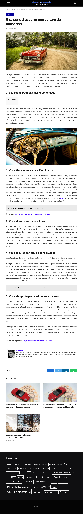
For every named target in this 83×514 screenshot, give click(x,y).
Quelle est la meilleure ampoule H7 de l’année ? (32, 214)
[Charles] (11, 358)
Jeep (49, 473)
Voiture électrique (19, 491)
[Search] (75, 3)
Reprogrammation (24, 487)
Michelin (39, 477)
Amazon (44, 464)
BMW (9, 469)
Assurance (10, 14)
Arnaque (52, 464)
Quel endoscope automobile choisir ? (38, 341)
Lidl (8, 477)
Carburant (22, 469)
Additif (10, 464)
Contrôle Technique (62, 469)
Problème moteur (42, 482)
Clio (53, 468)
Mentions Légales (44, 507)
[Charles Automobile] (41, 3)
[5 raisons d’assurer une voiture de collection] (41, 69)
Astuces (59, 464)
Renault (12, 486)
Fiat (29, 473)
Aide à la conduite (23, 464)
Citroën (45, 468)
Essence (23, 473)
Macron (13, 477)
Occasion (58, 477)
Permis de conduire (14, 482)
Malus (20, 477)
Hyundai (35, 473)
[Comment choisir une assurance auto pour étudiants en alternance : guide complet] (60, 392)
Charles (19, 350)
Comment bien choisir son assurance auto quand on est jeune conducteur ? (22, 406)
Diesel (71, 469)
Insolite (43, 473)
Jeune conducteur (61, 472)
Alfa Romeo (37, 464)
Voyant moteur (51, 492)
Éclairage (64, 492)
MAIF (62, 198)
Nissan (48, 477)
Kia (73, 473)
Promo (54, 482)
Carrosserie (33, 468)
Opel (65, 477)
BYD (14, 469)
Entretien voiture (13, 473)
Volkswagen (38, 492)
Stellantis (35, 487)
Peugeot (28, 481)
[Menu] (8, 3)
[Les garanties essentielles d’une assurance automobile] (23, 423)
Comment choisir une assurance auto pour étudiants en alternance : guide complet (59, 406)
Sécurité (45, 486)
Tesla (54, 487)
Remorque (63, 482)
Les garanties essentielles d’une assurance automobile (18, 436)
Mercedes (28, 477)
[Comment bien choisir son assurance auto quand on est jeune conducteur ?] (23, 392)
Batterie (68, 464)
